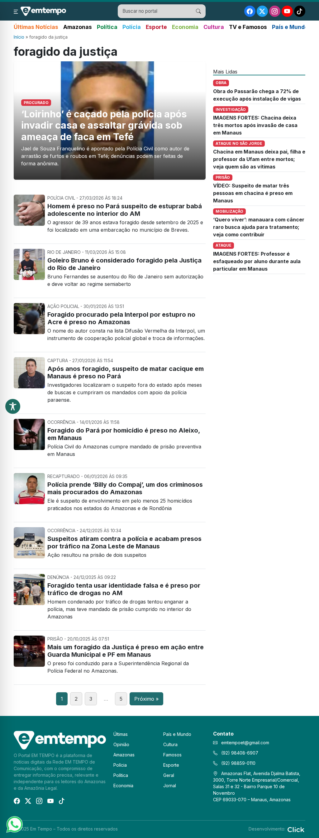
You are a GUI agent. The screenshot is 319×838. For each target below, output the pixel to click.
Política (107, 27)
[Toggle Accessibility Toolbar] (13, 406)
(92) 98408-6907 (239, 752)
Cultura (213, 27)
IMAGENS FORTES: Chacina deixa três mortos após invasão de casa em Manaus (255, 125)
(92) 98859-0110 (237, 763)
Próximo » (146, 699)
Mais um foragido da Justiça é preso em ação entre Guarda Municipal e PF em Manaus (125, 650)
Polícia (131, 27)
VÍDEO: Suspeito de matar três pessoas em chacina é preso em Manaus (253, 193)
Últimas (120, 734)
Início (19, 37)
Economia (185, 27)
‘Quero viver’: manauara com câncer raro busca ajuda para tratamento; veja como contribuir (258, 227)
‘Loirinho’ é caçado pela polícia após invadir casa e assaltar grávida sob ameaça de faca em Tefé (104, 125)
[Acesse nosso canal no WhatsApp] (14, 824)
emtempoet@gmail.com (245, 742)
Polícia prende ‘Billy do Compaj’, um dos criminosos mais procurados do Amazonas (125, 488)
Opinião (121, 744)
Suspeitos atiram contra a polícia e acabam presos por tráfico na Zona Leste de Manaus (124, 542)
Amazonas (77, 27)
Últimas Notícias (36, 27)
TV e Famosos (248, 27)
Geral (168, 775)
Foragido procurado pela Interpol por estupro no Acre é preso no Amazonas (121, 318)
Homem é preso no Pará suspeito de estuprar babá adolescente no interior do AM (124, 209)
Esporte (156, 27)
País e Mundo (290, 27)
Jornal (169, 785)
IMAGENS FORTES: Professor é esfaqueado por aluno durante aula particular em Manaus (257, 261)
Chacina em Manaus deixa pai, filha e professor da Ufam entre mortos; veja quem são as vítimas (259, 159)
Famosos (172, 754)
